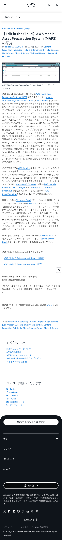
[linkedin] (14, 511)
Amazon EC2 (32, 203)
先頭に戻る (29, 519)
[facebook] (9, 511)
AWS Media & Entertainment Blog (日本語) (24, 258)
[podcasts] (32, 511)
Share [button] (7, 56)
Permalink (52, 53)
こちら (49, 304)
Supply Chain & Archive (47, 328)
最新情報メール (16, 402)
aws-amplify (25, 324)
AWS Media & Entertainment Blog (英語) (23, 264)
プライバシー (9, 527)
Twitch (12, 398)
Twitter (12, 389)
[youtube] (28, 511)
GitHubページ (46, 235)
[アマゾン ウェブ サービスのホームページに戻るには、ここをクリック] (31, 5)
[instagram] (18, 511)
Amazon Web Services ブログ (16, 28)
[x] (4, 511)
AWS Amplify (24, 168)
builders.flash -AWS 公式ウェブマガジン (24, 358)
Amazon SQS (37, 187)
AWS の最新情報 (13, 352)
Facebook (13, 392)
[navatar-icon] (57, 5)
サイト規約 (23, 527)
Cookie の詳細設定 (39, 527)
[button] (31, 17)
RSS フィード (15, 405)
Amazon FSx (42, 100)
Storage (32, 328)
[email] (37, 511)
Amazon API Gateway (26, 184)
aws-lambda (37, 324)
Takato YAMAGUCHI (14, 46)
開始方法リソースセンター (18, 348)
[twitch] (23, 511)
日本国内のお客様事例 (16, 361)
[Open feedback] (58, 270)
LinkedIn (13, 395)
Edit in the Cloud (23, 200)
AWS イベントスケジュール (18, 355)
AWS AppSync (19, 187)
